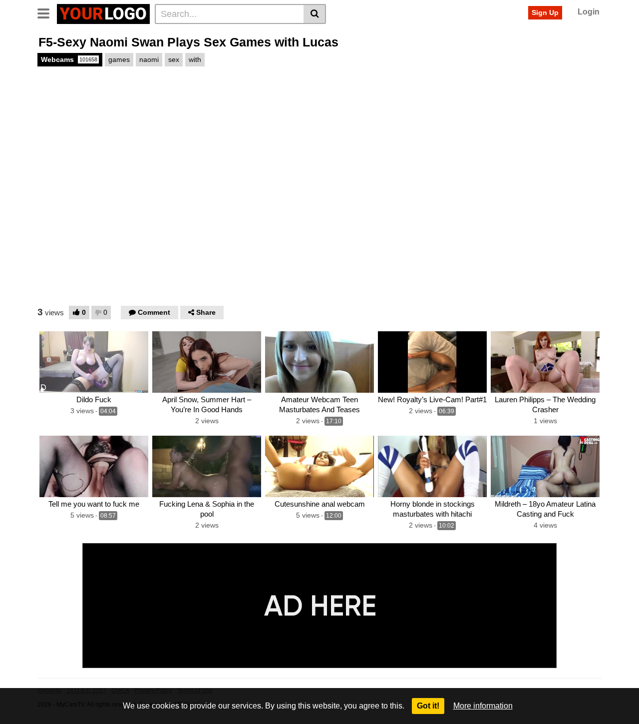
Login (589, 11)
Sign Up (545, 12)
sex (173, 59)
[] (315, 14)
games (119, 59)
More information (483, 706)
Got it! (428, 706)
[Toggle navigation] (47, 12)
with (195, 59)
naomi (149, 59)
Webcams (69, 59)
